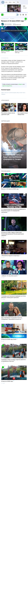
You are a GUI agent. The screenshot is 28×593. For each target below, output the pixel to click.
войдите (20, 84)
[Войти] (23, 14)
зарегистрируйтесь (7, 85)
